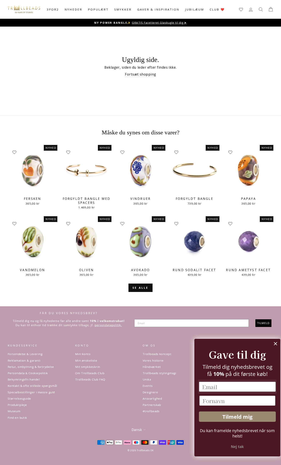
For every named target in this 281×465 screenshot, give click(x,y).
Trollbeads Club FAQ (90, 379)
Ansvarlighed (152, 398)
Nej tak (234, 446)
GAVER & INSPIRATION (158, 9)
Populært (98, 9)
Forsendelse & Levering (25, 354)
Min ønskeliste (86, 360)
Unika (147, 379)
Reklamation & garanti (24, 360)
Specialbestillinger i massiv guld (31, 392)
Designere (150, 392)
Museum (14, 411)
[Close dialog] (272, 343)
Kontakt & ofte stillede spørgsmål (32, 386)
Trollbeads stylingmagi (159, 373)
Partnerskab (152, 405)
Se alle (140, 287)
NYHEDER (73, 9)
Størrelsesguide (19, 398)
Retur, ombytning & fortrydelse (31, 367)
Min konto (82, 354)
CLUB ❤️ (217, 9)
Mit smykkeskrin (87, 367)
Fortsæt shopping (140, 74)
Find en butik (17, 417)
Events (148, 386)
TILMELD (263, 323)
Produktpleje (17, 405)
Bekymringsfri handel (24, 379)
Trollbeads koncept (157, 354)
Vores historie (153, 360)
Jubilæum (194, 9)
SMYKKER (123, 9)
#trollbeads (151, 411)
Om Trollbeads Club (89, 373)
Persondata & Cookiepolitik (28, 373)
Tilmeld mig (234, 416)
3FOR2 (53, 9)
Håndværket (152, 367)
